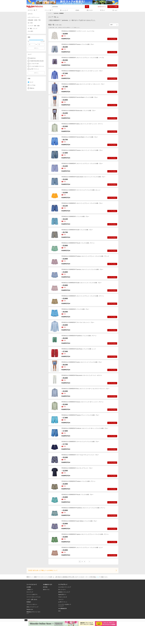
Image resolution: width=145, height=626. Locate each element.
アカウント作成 (113, 6)
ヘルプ (115, 10)
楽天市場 (45, 587)
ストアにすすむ (112, 38)
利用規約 (29, 602)
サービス (90, 10)
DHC (59, 611)
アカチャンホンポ (62, 597)
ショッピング (65, 10)
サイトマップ (30, 592)
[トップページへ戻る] (35, 7)
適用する (36, 48)
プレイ (103, 10)
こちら (97, 577)
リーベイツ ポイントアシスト (34, 597)
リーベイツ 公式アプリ (32, 594)
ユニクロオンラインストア (64, 587)
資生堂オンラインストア (64, 592)
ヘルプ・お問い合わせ (32, 599)
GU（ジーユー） (62, 589)
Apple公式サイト (62, 594)
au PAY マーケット (62, 602)
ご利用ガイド (30, 589)
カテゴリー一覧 (31, 10)
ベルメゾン (61, 599)
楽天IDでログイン (102, 6)
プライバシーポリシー (32, 604)
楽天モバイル (46, 589)
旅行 (78, 10)
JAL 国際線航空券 (62, 608)
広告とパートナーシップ (32, 606)
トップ (49, 13)
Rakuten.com (30, 609)
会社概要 (29, 587)
